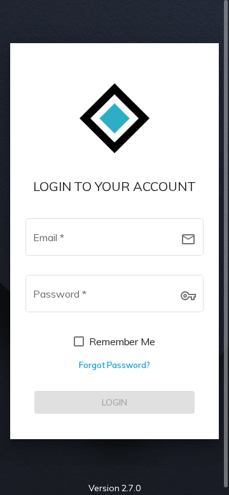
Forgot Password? (114, 365)
